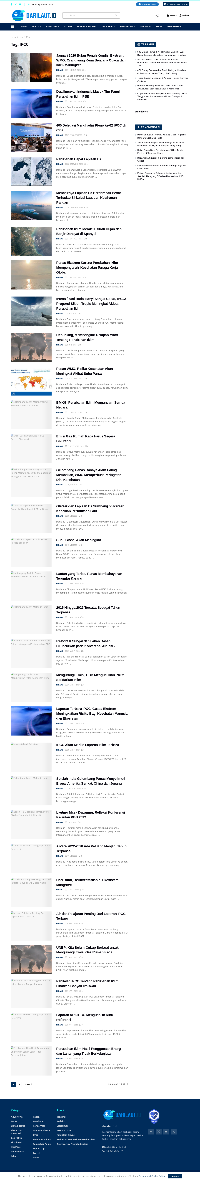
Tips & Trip (107, 26)
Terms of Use (64, 1130)
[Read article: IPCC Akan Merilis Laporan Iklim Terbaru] (31, 757)
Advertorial (174, 26)
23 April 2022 (73, 889)
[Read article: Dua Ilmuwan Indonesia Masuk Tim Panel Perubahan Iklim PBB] (31, 103)
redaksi (59, 70)
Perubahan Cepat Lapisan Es (78, 159)
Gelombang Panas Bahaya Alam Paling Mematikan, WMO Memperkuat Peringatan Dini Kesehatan (88, 475)
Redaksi (61, 1121)
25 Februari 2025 (74, 135)
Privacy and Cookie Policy (152, 1176)
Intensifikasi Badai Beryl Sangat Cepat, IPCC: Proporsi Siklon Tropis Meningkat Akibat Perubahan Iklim (91, 303)
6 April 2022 (72, 923)
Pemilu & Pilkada (42, 1139)
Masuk (173, 15)
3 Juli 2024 (71, 313)
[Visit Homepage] (35, 15)
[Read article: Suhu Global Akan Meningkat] (31, 552)
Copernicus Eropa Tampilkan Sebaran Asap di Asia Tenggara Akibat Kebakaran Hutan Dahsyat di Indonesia (162, 96)
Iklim (159, 26)
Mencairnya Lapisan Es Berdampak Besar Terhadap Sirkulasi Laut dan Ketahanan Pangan (88, 198)
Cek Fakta (145, 26)
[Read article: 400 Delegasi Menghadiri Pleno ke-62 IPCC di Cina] (31, 137)
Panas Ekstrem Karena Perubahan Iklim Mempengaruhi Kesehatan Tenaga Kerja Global (87, 267)
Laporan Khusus (41, 1130)
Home (24, 26)
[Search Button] (116, 15)
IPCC (28, 37)
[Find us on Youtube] (20, 4)
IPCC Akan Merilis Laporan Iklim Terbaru (87, 745)
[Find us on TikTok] (24, 4)
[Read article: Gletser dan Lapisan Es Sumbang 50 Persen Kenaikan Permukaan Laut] (31, 518)
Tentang (61, 1116)
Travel (36, 1153)
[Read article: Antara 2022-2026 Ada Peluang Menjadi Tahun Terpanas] (31, 858)
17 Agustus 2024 (74, 277)
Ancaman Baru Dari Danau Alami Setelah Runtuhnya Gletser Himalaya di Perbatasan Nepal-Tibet (162, 62)
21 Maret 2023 (73, 685)
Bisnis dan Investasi (16, 1132)
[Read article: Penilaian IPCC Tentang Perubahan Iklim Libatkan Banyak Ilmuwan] (31, 993)
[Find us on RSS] (29, 4)
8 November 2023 (74, 378)
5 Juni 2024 (71, 345)
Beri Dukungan (149, 4)
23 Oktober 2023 (74, 412)
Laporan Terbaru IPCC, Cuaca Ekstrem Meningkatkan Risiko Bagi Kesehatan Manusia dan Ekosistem (92, 713)
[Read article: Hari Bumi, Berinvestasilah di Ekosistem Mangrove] (31, 892)
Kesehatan (38, 1121)
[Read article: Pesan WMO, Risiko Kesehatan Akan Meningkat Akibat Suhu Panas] (31, 381)
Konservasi (126, 26)
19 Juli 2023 (72, 484)
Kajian (68, 26)
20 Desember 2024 (75, 164)
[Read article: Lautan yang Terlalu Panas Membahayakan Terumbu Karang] (31, 586)
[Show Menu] (12, 26)
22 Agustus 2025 (74, 101)
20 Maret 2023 (73, 750)
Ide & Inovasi (18, 1151)
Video (36, 1157)
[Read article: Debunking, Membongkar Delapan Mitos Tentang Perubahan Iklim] (31, 347)
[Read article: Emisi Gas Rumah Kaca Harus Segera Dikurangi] (31, 448)
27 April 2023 (73, 583)
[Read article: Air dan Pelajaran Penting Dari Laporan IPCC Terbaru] (31, 926)
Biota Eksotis (18, 1125)
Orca (35, 1134)
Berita (35, 26)
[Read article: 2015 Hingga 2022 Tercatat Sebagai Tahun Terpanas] (31, 619)
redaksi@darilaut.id (177, 4)
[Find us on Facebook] (11, 4)
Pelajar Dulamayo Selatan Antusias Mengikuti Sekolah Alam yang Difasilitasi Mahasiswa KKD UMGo (160, 176)
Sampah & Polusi (86, 26)
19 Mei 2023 (72, 545)
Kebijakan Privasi (66, 1134)
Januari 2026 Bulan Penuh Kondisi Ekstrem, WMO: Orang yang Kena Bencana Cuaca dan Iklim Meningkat (90, 60)
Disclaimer (62, 1125)
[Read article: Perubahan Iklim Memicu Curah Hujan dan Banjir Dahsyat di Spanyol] (31, 241)
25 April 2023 (73, 617)
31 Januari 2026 (74, 70)
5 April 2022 (72, 957)
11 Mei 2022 (72, 856)
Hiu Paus (15, 1146)
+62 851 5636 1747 (115, 1150)
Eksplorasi (52, 26)
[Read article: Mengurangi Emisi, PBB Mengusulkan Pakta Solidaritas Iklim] (31, 687)
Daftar (185, 15)
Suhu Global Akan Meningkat (78, 540)
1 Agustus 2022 (74, 788)
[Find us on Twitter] (16, 4)
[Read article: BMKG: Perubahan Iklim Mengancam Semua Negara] (31, 414)
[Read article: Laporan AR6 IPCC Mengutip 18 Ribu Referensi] (31, 1027)
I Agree (175, 1176)
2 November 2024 (74, 239)
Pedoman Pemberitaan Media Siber (76, 1139)
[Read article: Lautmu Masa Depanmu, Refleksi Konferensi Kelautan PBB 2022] (31, 824)
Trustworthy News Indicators (72, 1143)
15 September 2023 (75, 446)
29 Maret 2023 (73, 651)
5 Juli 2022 (71, 822)
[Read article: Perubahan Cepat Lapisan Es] (31, 171)
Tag (21, 37)
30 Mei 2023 (72, 516)
